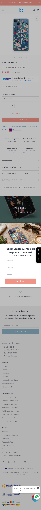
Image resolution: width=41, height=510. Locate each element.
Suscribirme (20, 281)
